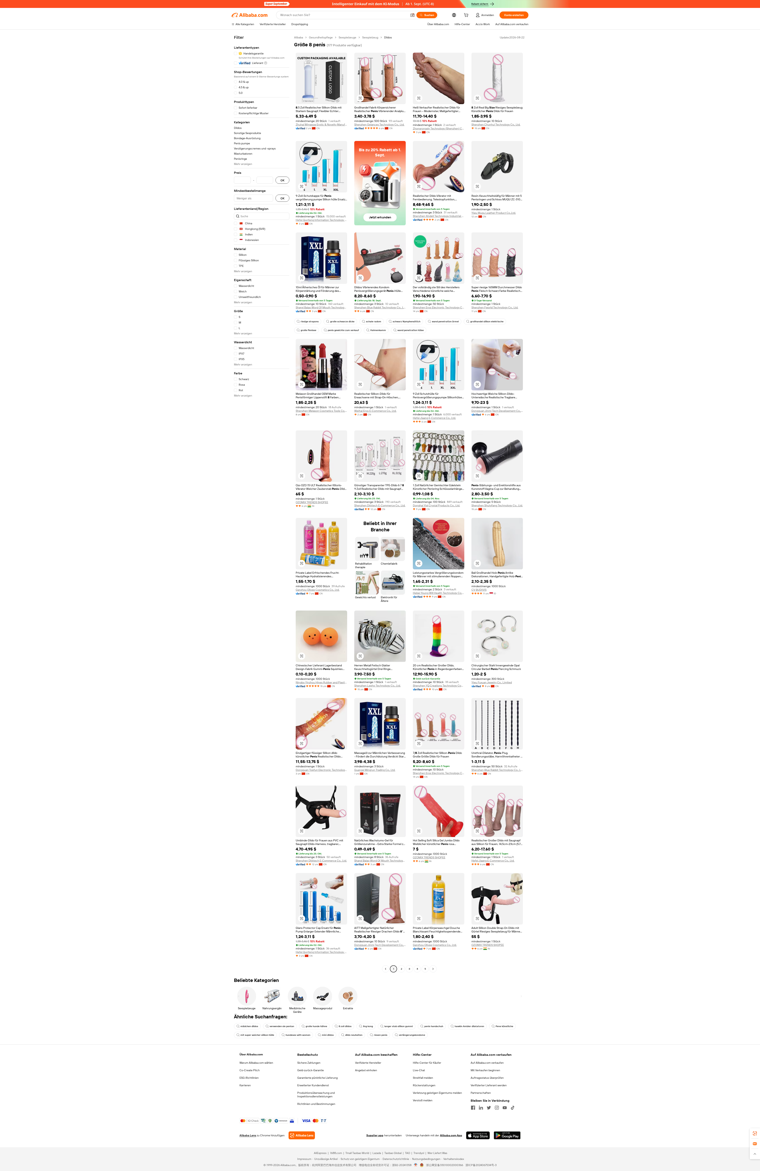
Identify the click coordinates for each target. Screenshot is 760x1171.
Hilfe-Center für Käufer (427, 1062)
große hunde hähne (316, 1026)
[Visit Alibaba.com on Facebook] (473, 1107)
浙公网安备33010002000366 (444, 1165)
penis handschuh (433, 1026)
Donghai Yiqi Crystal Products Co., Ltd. (436, 505)
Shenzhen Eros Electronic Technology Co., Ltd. (438, 307)
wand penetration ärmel (445, 321)
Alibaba (298, 37)
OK (282, 180)
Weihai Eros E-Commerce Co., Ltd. (375, 410)
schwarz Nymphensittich (406, 321)
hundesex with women (298, 1035)
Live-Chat (419, 1070)
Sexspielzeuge (347, 37)
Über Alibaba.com (251, 1054)
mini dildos (328, 1035)
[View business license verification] (416, 1165)
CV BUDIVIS (478, 589)
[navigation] (261, 503)
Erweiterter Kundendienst (313, 1085)
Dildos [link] (388, 37)
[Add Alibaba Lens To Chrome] (302, 1135)
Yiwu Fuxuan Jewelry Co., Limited (491, 682)
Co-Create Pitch (249, 1070)
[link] (755, 1133)
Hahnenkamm (378, 330)
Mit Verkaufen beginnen (485, 1070)
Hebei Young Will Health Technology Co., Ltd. (438, 593)
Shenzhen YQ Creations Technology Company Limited (438, 685)
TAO (407, 1153)
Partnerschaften (481, 1092)
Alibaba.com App (451, 1135)
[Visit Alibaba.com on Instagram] (496, 1107)
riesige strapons (310, 321)
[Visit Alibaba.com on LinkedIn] (481, 1107)
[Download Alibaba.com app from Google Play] (507, 1135)
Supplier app (374, 1135)
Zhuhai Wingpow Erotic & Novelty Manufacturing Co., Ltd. (321, 124)
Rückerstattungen (424, 1085)
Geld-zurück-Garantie (310, 1070)
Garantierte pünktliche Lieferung (317, 1077)
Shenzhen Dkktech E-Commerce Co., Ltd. (379, 505)
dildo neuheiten (353, 1035)
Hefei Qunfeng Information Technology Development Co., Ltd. (321, 220)
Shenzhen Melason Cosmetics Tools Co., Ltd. (321, 410)
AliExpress (320, 1153)
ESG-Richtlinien (249, 1077)
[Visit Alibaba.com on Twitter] (488, 1107)
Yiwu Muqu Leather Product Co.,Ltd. (493, 212)
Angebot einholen (366, 1070)
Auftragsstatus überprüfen (487, 1077)
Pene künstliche (504, 1026)
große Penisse (308, 330)
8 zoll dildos (345, 1026)
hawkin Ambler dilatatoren (469, 1026)
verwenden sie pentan (282, 1026)
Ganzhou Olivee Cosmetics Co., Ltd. (317, 589)
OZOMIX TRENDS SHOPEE (312, 502)
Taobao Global (393, 1153)
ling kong (368, 1026)
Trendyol (418, 1153)
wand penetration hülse (410, 330)
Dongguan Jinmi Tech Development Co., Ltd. (497, 410)
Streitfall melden (423, 1077)
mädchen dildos (249, 1026)
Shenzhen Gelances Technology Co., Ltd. (379, 124)
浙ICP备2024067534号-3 (481, 1165)
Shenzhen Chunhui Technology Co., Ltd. (495, 124)
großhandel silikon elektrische (487, 321)
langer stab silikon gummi (398, 1026)
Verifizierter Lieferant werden (489, 1085)
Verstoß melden (422, 1100)
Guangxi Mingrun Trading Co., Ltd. (374, 769)
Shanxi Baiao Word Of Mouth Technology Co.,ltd (321, 307)
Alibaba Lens (247, 1135)
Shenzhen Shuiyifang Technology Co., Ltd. (497, 505)
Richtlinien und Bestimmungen (316, 1103)
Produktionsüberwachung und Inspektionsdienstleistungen (316, 1094)
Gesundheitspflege (321, 37)
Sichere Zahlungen (308, 1062)
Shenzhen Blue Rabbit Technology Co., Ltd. (380, 307)
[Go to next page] (433, 968)
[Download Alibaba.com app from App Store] (478, 1135)
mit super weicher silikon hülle (257, 1035)
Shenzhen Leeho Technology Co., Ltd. (377, 685)
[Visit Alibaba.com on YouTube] (504, 1107)
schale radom (373, 321)
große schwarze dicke (342, 321)
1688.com (336, 1153)
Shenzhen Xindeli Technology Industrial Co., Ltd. (438, 216)
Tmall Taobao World (357, 1153)
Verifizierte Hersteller (368, 1062)
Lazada (376, 1153)
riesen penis (380, 1035)
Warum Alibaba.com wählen (256, 1062)
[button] (412, 15)
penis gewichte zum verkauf (343, 330)
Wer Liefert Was (437, 1153)
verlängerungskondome (412, 1035)
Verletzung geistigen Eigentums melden (437, 1092)
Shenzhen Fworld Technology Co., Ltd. (494, 307)
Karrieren (245, 1085)
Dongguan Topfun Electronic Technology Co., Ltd (321, 769)
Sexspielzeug (370, 37)
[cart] (467, 15)
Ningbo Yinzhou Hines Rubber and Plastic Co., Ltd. (321, 682)
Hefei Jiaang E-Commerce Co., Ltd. (434, 418)
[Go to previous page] (385, 968)
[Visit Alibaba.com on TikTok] (512, 1107)
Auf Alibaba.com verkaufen (487, 1062)
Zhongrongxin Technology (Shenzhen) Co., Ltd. (438, 128)
